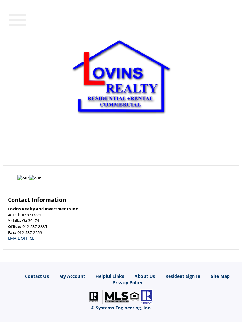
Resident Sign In (182, 276)
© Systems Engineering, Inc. (121, 308)
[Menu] (17, 19)
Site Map (220, 276)
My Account (72, 276)
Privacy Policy (127, 282)
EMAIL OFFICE (21, 238)
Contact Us (37, 276)
